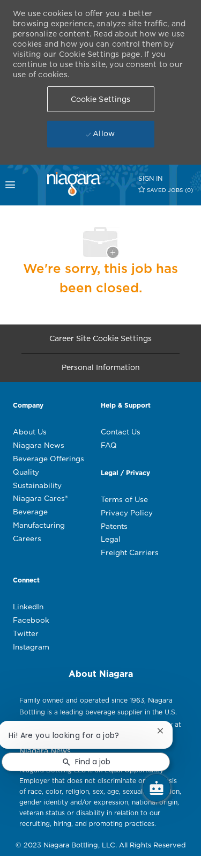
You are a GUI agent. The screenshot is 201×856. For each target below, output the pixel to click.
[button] (100, 99)
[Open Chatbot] (156, 788)
